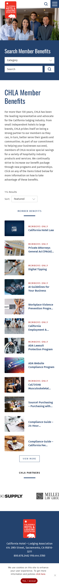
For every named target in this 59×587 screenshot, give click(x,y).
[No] (55, 575)
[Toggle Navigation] (54, 4)
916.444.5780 (37, 555)
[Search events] (49, 69)
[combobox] (29, 60)
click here (40, 574)
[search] (46, 4)
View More (29, 458)
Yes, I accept (29, 581)
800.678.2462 (22, 555)
